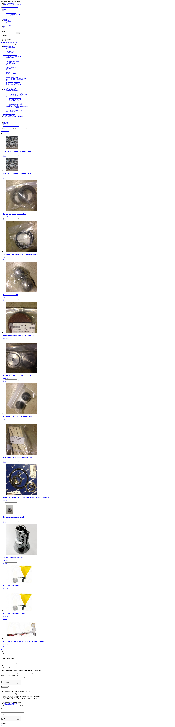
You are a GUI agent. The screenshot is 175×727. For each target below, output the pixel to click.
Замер (4, 26)
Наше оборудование (10, 22)
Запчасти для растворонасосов (10, 55)
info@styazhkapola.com (9, 3)
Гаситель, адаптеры (13, 91)
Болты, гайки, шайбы (11, 73)
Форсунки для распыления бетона (14, 80)
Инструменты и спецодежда (9, 115)
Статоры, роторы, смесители (12, 77)
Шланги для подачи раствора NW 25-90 (18, 93)
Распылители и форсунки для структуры (15, 79)
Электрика (8, 72)
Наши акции (6, 123)
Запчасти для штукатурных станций (11, 75)
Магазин (5, 19)
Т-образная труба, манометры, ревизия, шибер (19, 103)
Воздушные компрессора (9, 114)
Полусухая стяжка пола (11, 11)
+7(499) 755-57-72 (8, 4)
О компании (6, 20)
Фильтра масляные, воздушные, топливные (16, 64)
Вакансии (8, 25)
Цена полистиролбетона (14, 16)
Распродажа (6, 122)
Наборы (5, 124)
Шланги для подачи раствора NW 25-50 (18, 110)
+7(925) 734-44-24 (16, 4)
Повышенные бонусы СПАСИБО (11, 126)
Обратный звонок (7, 30)
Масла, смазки (9, 66)
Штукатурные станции (11, 48)
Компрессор (9, 69)
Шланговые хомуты (10, 111)
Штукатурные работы (11, 13)
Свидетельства (9, 24)
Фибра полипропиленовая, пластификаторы (13, 116)
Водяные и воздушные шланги (13, 82)
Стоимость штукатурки (14, 14)
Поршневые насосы (10, 51)
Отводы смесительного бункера (13, 60)
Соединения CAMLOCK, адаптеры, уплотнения (20, 107)
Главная (5, 9)
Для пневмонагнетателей (12, 90)
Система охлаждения (11, 67)
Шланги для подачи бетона (15, 98)
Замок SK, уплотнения (14, 105)
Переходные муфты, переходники (17, 101)
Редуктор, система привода (12, 61)
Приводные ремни (10, 63)
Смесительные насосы (11, 52)
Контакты (8, 21)
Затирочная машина (10, 53)
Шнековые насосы (10, 50)
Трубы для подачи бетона (15, 99)
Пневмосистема (9, 71)
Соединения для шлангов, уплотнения (18, 94)
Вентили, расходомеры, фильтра (13, 84)
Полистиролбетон (10, 15)
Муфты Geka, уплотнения (12, 83)
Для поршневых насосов (12, 96)
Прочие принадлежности (12, 74)
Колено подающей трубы (15, 100)
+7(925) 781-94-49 (5, 42)
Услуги (5, 10)
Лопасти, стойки (10, 57)
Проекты (5, 18)
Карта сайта (6, 699)
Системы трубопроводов (9, 89)
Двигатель (8, 68)
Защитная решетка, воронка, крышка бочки (16, 58)
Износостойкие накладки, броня (13, 56)
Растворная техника (8, 46)
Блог (4, 27)
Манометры (9, 85)
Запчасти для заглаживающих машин (12, 112)
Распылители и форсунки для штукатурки (16, 78)
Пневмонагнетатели (10, 47)
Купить (5, 156)
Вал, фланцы (9, 62)
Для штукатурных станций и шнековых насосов (17, 106)
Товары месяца (6, 121)
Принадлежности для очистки (16, 95)
